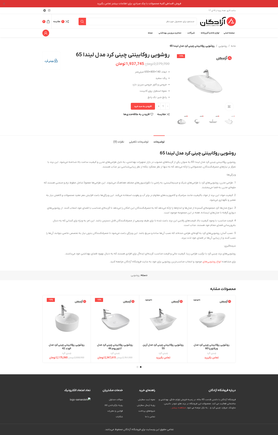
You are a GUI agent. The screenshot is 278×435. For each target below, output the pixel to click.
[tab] (159, 140)
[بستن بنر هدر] (4, 3)
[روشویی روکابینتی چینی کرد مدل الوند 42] (66, 319)
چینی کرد (211, 353)
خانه (233, 46)
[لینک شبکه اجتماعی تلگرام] (44, 10)
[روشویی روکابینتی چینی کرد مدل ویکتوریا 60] (211, 319)
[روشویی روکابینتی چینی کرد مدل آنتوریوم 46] (115, 319)
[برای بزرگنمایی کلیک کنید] (229, 107)
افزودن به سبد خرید (143, 106)
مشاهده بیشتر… (178, 407)
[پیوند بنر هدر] (139, 3)
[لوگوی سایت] (218, 21)
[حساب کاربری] (46, 33)
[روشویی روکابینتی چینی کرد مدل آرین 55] (163, 319)
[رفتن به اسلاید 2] (137, 367)
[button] (232, 122)
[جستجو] (82, 21)
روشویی (222, 46)
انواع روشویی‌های (212, 261)
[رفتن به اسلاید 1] (141, 367)
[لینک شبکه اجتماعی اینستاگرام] (49, 10)
